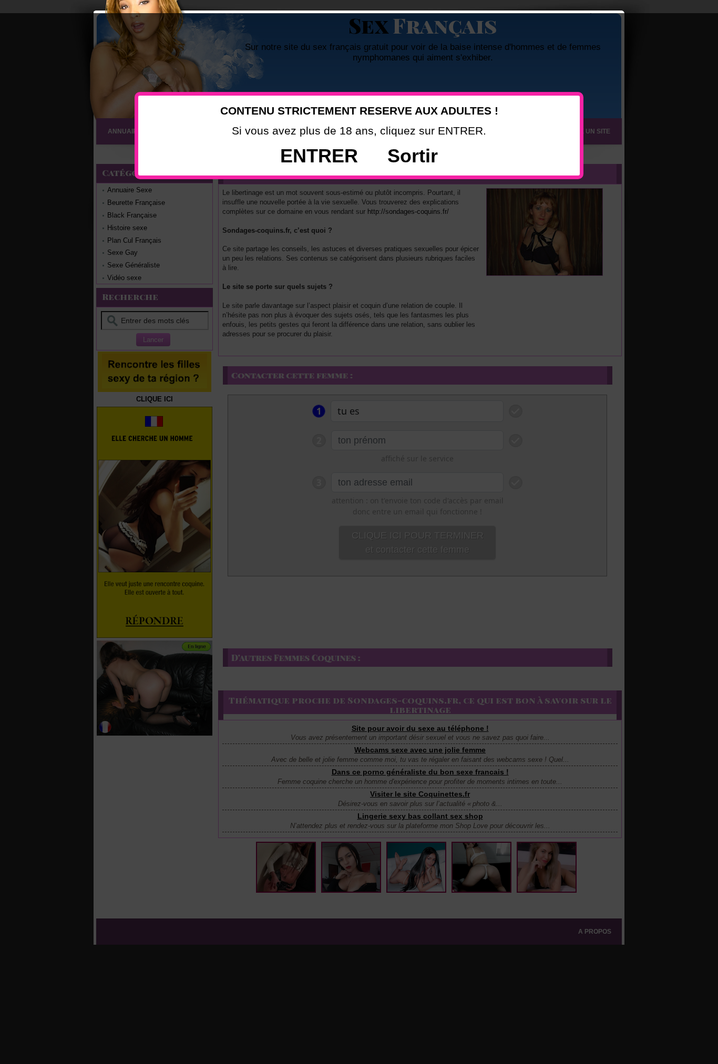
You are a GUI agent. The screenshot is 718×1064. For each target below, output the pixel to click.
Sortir (412, 156)
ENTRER (319, 156)
